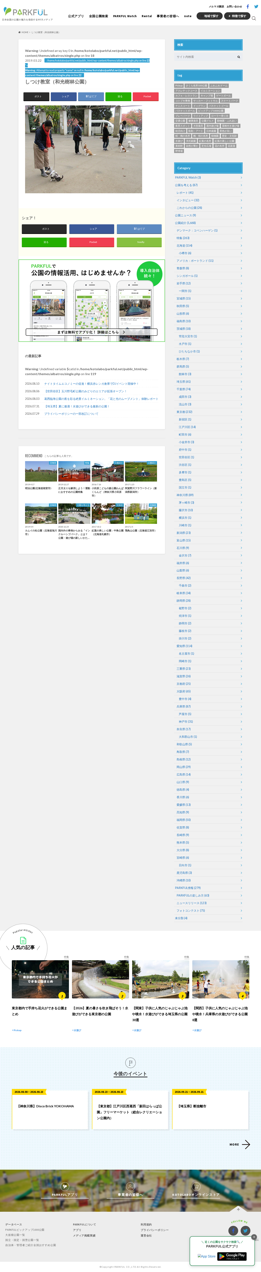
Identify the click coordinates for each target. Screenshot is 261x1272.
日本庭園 (211, 130)
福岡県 (184, 820)
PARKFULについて (84, 1224)
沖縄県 (184, 880)
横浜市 (185, 517)
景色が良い (226, 130)
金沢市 (185, 555)
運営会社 (146, 1235)
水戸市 (185, 343)
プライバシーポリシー (155, 1230)
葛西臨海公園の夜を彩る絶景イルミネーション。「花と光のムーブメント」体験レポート (101, 398)
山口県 (183, 782)
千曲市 (185, 585)
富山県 (184, 540)
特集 (183, 238)
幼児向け (180, 130)
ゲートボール (223, 95)
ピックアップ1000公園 (210, 110)
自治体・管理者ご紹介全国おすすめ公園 (30, 1245)
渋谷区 (185, 464)
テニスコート (182, 105)
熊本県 (183, 842)
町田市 (185, 434)
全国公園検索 (98, 16)
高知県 (183, 812)
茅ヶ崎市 (186, 502)
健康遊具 (193, 120)
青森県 (183, 268)
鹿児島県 (184, 872)
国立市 (185, 487)
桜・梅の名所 (182, 135)
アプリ (77, 1230)
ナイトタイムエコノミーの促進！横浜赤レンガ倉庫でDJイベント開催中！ (91, 383)
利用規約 (146, 1224)
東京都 (184, 412)
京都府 (184, 683)
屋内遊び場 (212, 125)
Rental (147, 16)
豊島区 (185, 480)
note (188, 16)
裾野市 (185, 608)
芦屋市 (185, 714)
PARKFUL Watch (125, 16)
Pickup (178, 85)
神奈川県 (185, 495)
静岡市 (185, 623)
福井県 (183, 563)
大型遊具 (198, 125)
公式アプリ (76, 16)
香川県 (183, 797)
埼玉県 (184, 381)
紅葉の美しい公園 (224, 140)
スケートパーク (229, 100)
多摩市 (185, 472)
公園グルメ (207, 120)
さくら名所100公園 (196, 85)
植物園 (215, 135)
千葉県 (184, 389)
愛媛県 (184, 804)
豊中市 (185, 699)
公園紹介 (185, 223)
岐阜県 (184, 593)
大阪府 (184, 691)
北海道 (184, 245)
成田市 (185, 396)
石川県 (183, 548)
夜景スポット (182, 125)
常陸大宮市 (188, 336)
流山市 (185, 404)
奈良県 (184, 729)
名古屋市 (186, 653)
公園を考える (186, 185)
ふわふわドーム (219, 85)
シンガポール (187, 275)
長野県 (184, 578)
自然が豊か (192, 145)
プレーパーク (182, 115)
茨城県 (184, 328)
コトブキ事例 (182, 100)
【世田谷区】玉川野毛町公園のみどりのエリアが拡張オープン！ (85, 391)
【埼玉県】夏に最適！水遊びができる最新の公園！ (77, 406)
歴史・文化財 (229, 135)
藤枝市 (185, 631)
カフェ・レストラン (186, 95)
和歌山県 (184, 744)
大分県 (183, 850)
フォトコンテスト (191, 910)
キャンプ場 (207, 95)
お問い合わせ (234, 6)
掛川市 (185, 638)
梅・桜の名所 (200, 135)
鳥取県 (183, 751)
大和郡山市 (188, 736)
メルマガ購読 (216, 6)
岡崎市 (185, 661)
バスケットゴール (218, 105)
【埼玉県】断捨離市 (191, 1106)
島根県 (184, 759)
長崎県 (183, 835)
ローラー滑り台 (219, 115)
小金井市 (186, 442)
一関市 (185, 291)
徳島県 (183, 789)
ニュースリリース (192, 903)
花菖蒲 (231, 145)
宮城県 (184, 298)
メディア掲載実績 (84, 1235)
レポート (185, 192)
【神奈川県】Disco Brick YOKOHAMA (45, 1106)
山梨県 (183, 570)
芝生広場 (206, 145)
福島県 (184, 321)
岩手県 (184, 283)
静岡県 (184, 600)
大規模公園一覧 (15, 1235)
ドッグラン (199, 105)
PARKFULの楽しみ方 (193, 895)
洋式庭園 (191, 140)
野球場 (179, 150)
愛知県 (184, 646)
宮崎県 (183, 857)
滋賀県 (184, 676)
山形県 (183, 313)
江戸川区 (187, 427)
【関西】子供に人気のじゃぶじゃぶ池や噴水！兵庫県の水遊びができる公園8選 (220, 1014)
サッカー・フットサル (205, 100)
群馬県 (183, 366)
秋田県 (183, 306)
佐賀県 (183, 827)
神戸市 (186, 721)
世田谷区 (186, 457)
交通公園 (180, 120)
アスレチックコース (186, 90)
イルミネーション (210, 90)
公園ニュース (185, 215)
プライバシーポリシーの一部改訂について (71, 413)
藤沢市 (186, 510)
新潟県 (184, 532)
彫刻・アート (195, 130)
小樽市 (185, 253)
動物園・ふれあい (227, 120)
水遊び (179, 140)
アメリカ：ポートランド (195, 260)
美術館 (179, 145)
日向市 (185, 865)
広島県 (184, 774)
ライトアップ (200, 115)
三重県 (184, 668)
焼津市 (185, 615)
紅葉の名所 (205, 140)
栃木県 (183, 359)
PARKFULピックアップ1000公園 (24, 1229)
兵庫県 (184, 706)
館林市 (185, 374)
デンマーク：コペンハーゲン (197, 230)
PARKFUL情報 (188, 888)
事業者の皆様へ (168, 16)
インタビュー (188, 200)
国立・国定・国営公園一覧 (22, 1240)
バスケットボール (185, 110)
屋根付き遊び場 (230, 125)
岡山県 (184, 767)
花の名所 (220, 145)
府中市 (185, 449)
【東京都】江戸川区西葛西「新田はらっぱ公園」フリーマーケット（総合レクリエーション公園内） (129, 1112)
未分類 (181, 918)
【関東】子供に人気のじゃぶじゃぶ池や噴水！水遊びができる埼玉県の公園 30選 (160, 1014)
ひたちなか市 (189, 351)
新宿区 (185, 419)
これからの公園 (189, 207)
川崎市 (185, 525)
